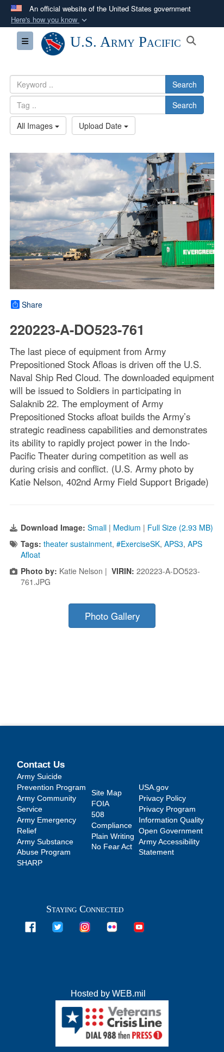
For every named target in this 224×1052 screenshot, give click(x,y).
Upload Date (101, 125)
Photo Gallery (112, 616)
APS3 (173, 543)
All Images (36, 125)
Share (32, 304)
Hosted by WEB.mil (108, 993)
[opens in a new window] (30, 926)
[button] (50, 20)
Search (184, 84)
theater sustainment (77, 543)
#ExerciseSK (138, 543)
